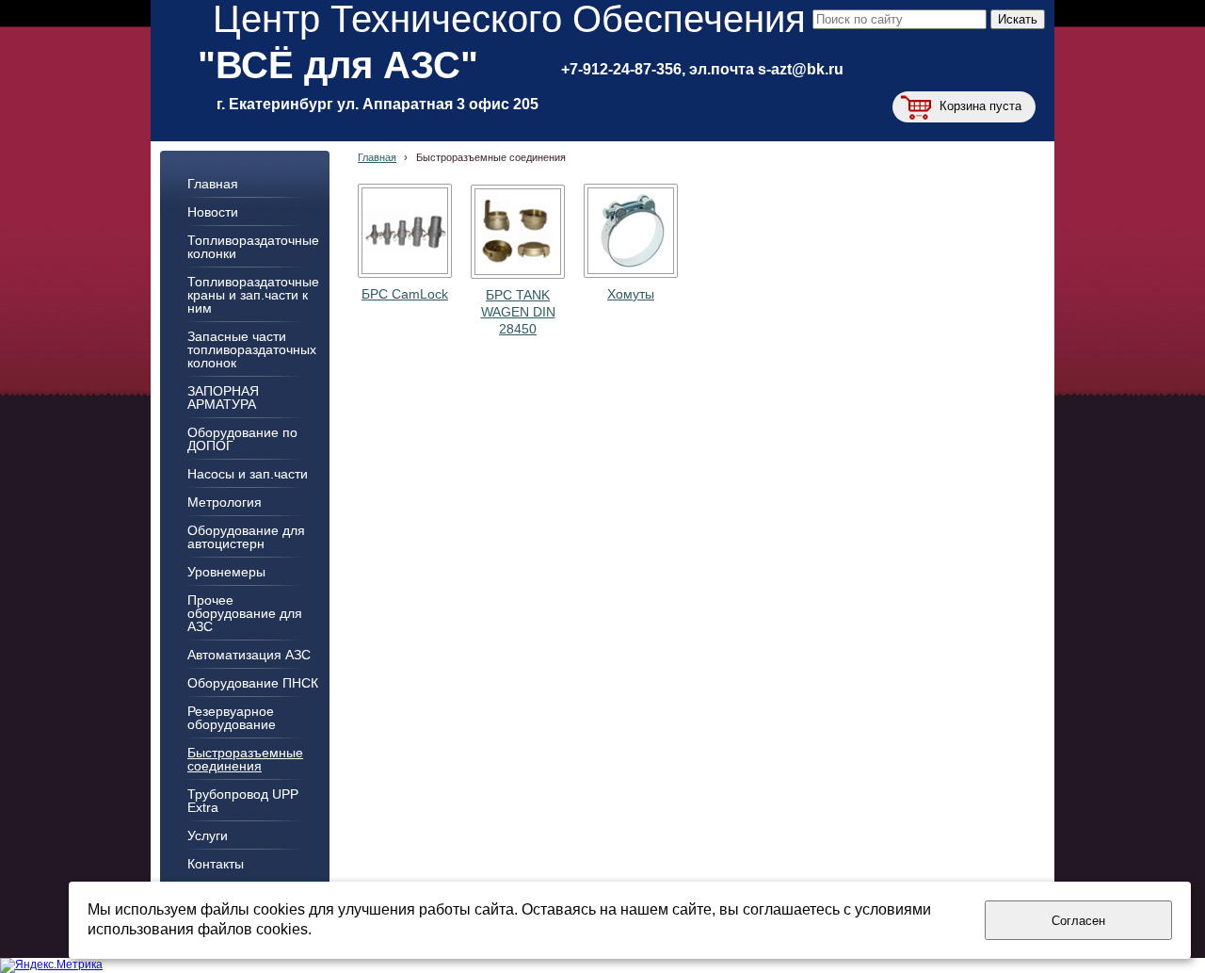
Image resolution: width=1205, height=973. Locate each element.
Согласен (1078, 921)
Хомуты (630, 293)
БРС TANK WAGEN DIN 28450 (518, 311)
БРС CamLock (405, 293)
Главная (377, 157)
